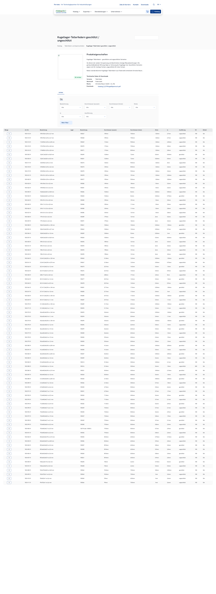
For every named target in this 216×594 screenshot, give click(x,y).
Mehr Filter (65, 123)
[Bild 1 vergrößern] (70, 67)
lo (60, 113)
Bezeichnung (64, 104)
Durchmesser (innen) (116, 104)
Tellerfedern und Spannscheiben (74, 46)
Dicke (136, 104)
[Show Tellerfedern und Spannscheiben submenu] (85, 46)
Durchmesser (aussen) (92, 104)
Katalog (157, 11)
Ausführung (88, 113)
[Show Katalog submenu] (63, 46)
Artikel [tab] (61, 92)
